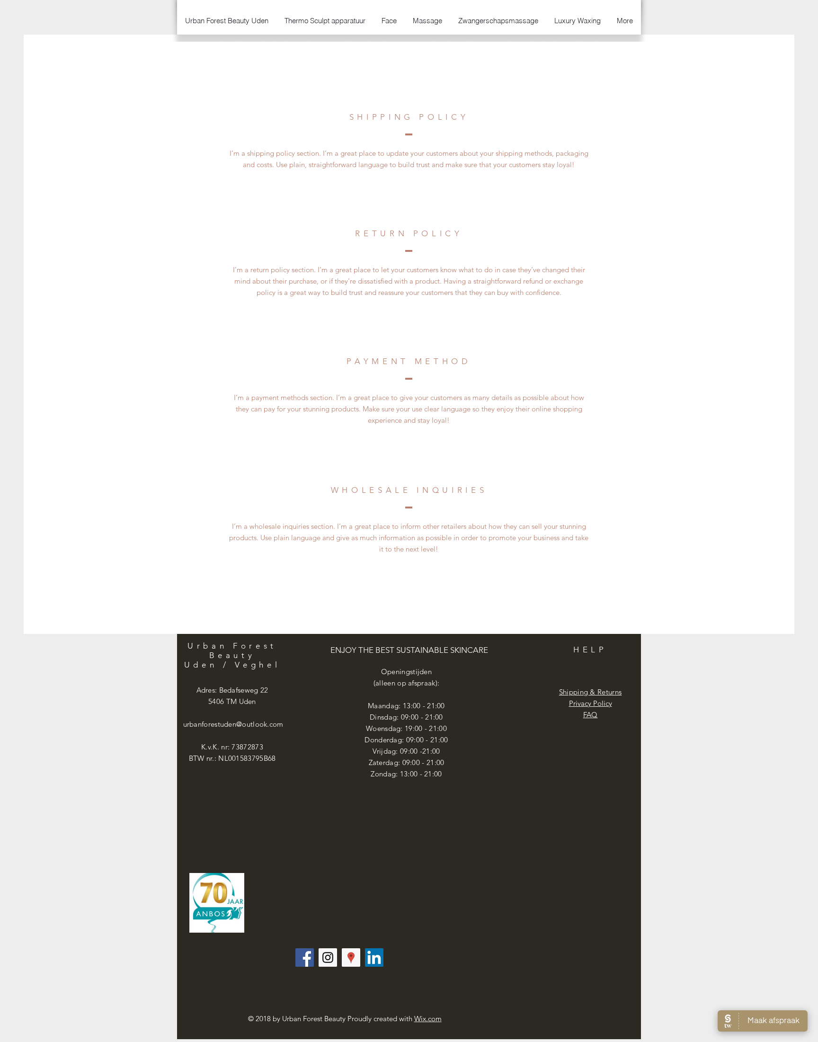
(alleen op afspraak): (406, 682)
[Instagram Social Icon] (328, 957)
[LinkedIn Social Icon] (374, 957)
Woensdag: (385, 728)
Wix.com (428, 1018)
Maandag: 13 (389, 705)
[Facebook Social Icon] (304, 957)
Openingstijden (406, 671)
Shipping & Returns (590, 691)
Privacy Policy (590, 703)
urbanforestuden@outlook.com (233, 724)
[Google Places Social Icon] (351, 957)
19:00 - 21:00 (426, 728)
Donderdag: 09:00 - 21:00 (406, 739)
